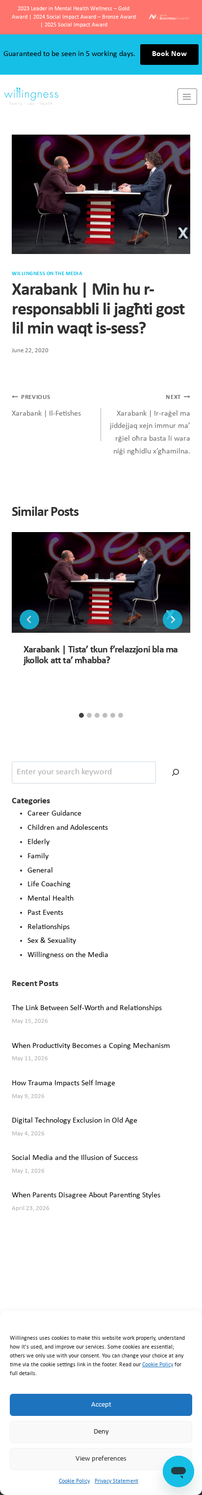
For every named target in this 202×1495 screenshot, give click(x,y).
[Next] (172, 619)
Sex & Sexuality (51, 941)
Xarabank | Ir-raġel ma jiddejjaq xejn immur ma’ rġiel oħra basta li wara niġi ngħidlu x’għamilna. (150, 424)
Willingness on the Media (67, 955)
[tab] (81, 715)
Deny (101, 1432)
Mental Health (50, 899)
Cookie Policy (157, 1365)
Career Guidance (54, 814)
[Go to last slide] (29, 619)
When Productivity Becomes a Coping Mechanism (91, 1046)
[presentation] (101, 582)
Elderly (38, 842)
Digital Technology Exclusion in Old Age (74, 1121)
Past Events (45, 913)
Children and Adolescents (67, 828)
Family (38, 856)
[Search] (175, 773)
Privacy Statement (116, 1481)
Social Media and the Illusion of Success (75, 1158)
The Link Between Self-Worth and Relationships (87, 1008)
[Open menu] (187, 96)
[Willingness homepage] (88, 96)
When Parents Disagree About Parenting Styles (86, 1195)
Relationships (48, 927)
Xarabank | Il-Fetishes (46, 406)
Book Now (169, 54)
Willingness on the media (47, 274)
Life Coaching (49, 884)
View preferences (101, 1459)
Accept (101, 1405)
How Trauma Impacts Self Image (63, 1083)
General (40, 870)
